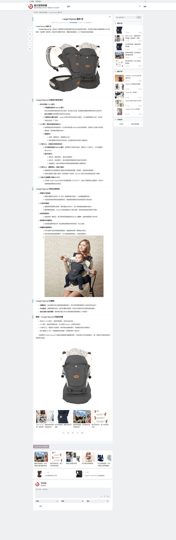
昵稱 (37, 501)
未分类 (121, 124)
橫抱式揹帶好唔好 (71, 463)
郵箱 (63, 501)
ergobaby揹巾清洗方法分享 (133, 100)
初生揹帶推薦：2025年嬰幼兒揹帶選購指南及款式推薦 (104, 466)
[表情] (104, 496)
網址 (88, 501)
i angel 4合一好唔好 (131, 92)
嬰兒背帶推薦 (43, 12)
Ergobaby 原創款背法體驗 (132, 84)
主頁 (68, 6)
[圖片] (107, 496)
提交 (41, 506)
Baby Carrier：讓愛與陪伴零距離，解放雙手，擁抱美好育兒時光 (45, 427)
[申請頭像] (109, 483)
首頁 (36, 12)
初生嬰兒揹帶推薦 (87, 463)
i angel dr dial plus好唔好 (132, 109)
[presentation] (100, 454)
